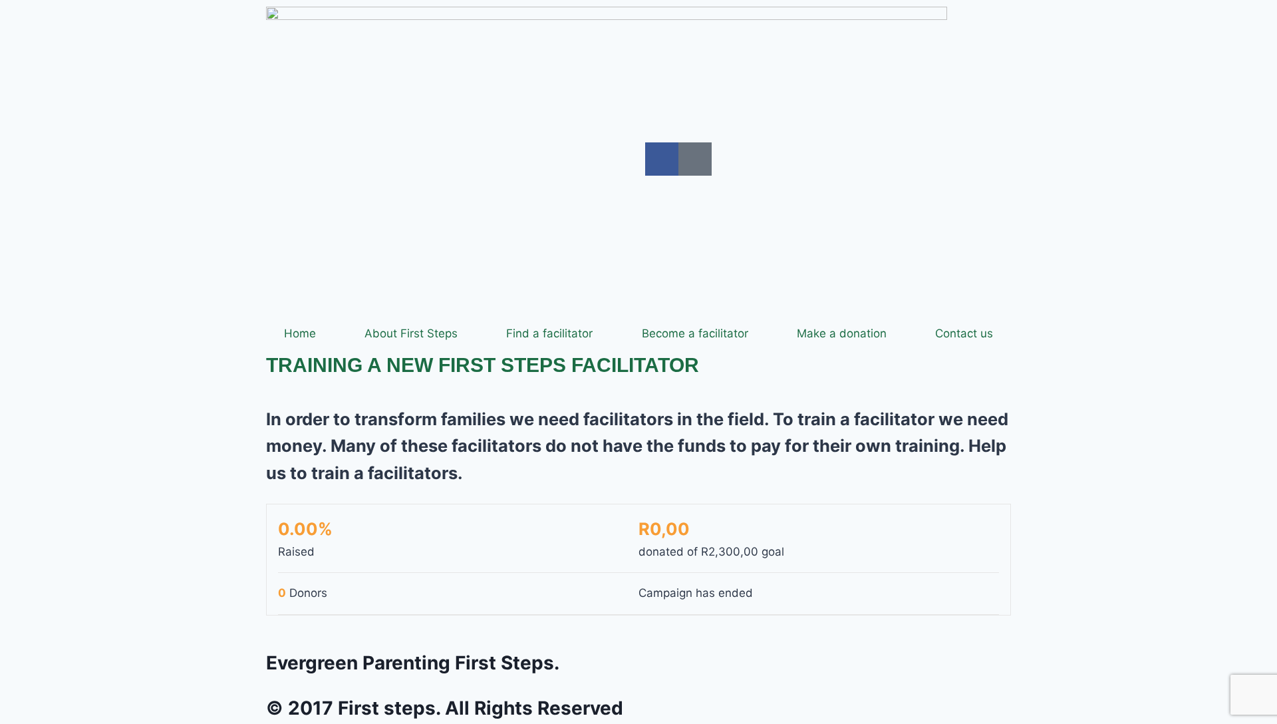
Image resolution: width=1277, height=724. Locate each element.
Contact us (964, 333)
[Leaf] (695, 159)
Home (300, 333)
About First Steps (411, 333)
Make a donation (842, 333)
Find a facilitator (549, 333)
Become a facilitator (695, 333)
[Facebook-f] (661, 159)
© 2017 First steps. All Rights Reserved (444, 708)
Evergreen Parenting (412, 662)
